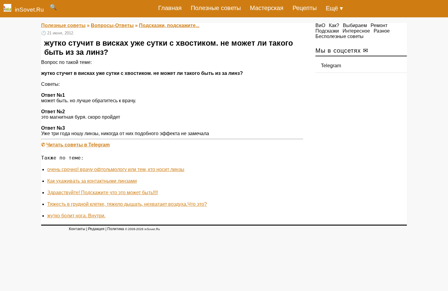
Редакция (96, 229)
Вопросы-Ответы (112, 25)
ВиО (320, 25)
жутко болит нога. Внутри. (76, 215)
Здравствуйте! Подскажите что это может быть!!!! (102, 192)
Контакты (77, 229)
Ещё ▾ (334, 8)
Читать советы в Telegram (78, 144)
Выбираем (355, 25)
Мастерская (266, 8)
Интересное (356, 30)
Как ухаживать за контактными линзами (92, 181)
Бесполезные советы (339, 36)
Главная (170, 8)
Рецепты (305, 8)
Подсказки (327, 30)
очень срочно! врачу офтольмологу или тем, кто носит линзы (115, 169)
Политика (115, 229)
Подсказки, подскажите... (169, 25)
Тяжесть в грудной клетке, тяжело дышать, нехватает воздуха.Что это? (127, 204)
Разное (382, 30)
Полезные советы (216, 8)
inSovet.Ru (29, 9)
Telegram (331, 65)
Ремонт (379, 25)
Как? (334, 25)
